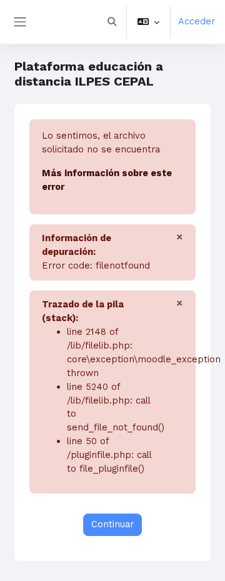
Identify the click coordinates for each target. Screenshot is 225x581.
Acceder (196, 21)
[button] (112, 22)
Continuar (112, 524)
